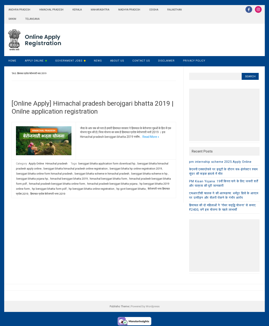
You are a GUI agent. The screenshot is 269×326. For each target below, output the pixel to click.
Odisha (153, 9)
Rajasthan (174, 9)
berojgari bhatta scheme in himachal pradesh (102, 173)
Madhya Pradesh (129, 9)
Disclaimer (166, 60)
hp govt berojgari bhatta (131, 188)
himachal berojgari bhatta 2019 (69, 178)
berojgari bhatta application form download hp (106, 163)
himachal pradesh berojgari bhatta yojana (112, 183)
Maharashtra (100, 9)
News (98, 60)
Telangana (32, 18)
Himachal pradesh (51, 9)
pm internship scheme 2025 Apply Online (220, 162)
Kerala (77, 9)
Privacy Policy (194, 60)
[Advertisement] (224, 115)
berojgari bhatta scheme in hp (149, 173)
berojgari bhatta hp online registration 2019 (136, 168)
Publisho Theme (119, 306)
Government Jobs (68, 60)
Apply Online (34, 60)
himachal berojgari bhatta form (108, 178)
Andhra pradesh (19, 9)
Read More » (150, 136)
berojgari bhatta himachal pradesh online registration (76, 168)
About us (117, 60)
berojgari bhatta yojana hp (32, 178)
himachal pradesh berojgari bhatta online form (57, 183)
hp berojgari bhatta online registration (91, 188)
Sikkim (12, 18)
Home (12, 60)
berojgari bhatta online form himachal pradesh (44, 173)
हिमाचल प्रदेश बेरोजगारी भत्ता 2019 (47, 193)
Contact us (141, 60)
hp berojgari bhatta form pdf (49, 188)
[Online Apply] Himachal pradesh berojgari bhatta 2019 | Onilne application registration (93, 107)
